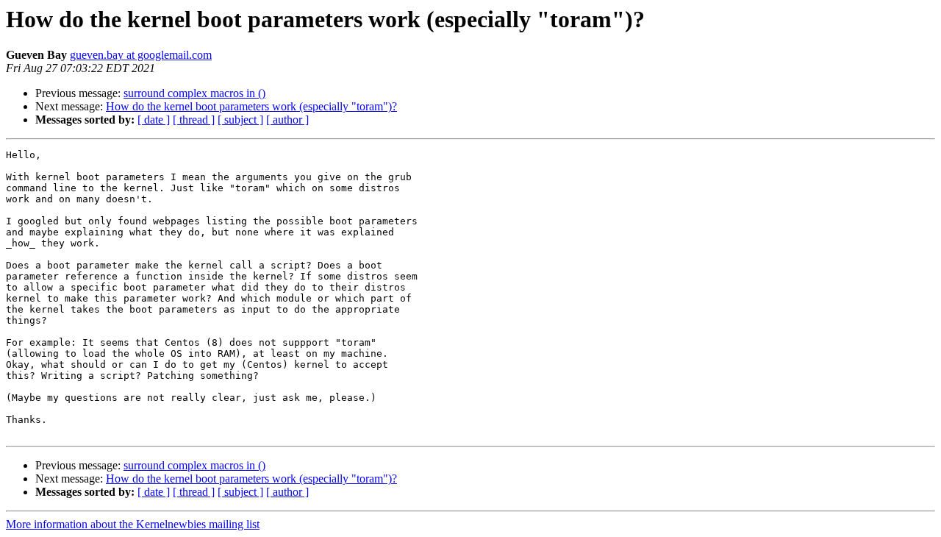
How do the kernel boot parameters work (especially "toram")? (251, 106)
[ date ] (153, 119)
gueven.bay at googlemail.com (141, 55)
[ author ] (287, 119)
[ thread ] (194, 119)
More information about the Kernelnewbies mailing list (133, 524)
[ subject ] (240, 119)
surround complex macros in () (194, 93)
